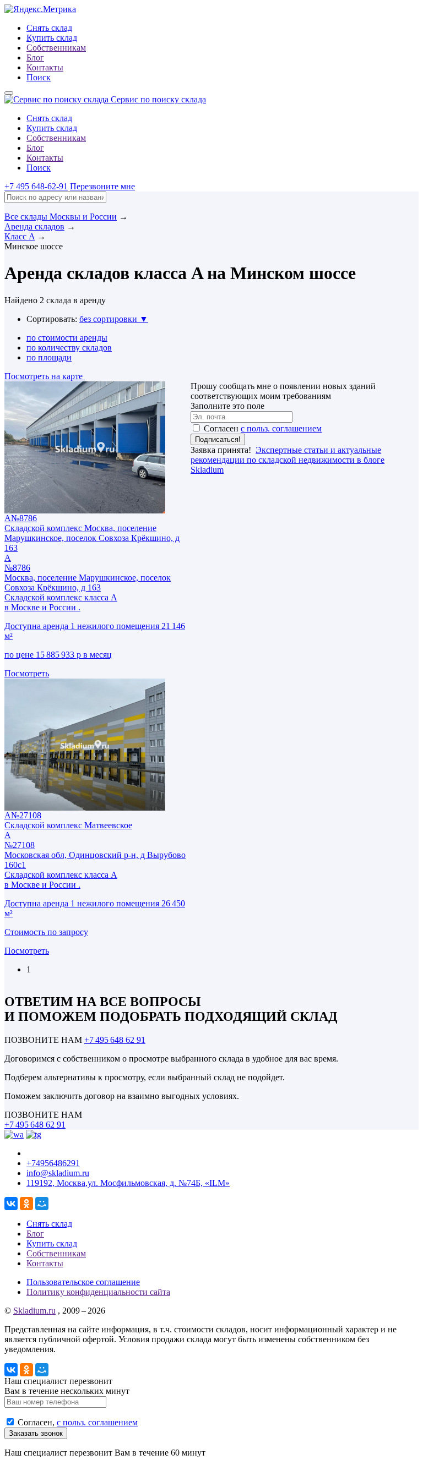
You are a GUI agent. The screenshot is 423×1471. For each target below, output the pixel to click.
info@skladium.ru (57, 1173)
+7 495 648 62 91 (114, 1040)
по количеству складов (69, 347)
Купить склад (51, 37)
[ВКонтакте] (11, 1203)
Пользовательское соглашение (83, 1282)
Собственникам (56, 47)
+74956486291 (53, 1163)
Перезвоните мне (102, 186)
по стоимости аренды (66, 337)
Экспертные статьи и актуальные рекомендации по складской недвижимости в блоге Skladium (287, 459)
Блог (35, 57)
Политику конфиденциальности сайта (98, 1292)
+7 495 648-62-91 (36, 186)
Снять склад (49, 27)
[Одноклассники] (26, 1203)
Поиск (38, 77)
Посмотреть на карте (44, 376)
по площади (49, 357)
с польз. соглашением (281, 428)
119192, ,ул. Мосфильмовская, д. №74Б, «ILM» (128, 1183)
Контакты (44, 67)
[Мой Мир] (41, 1203)
